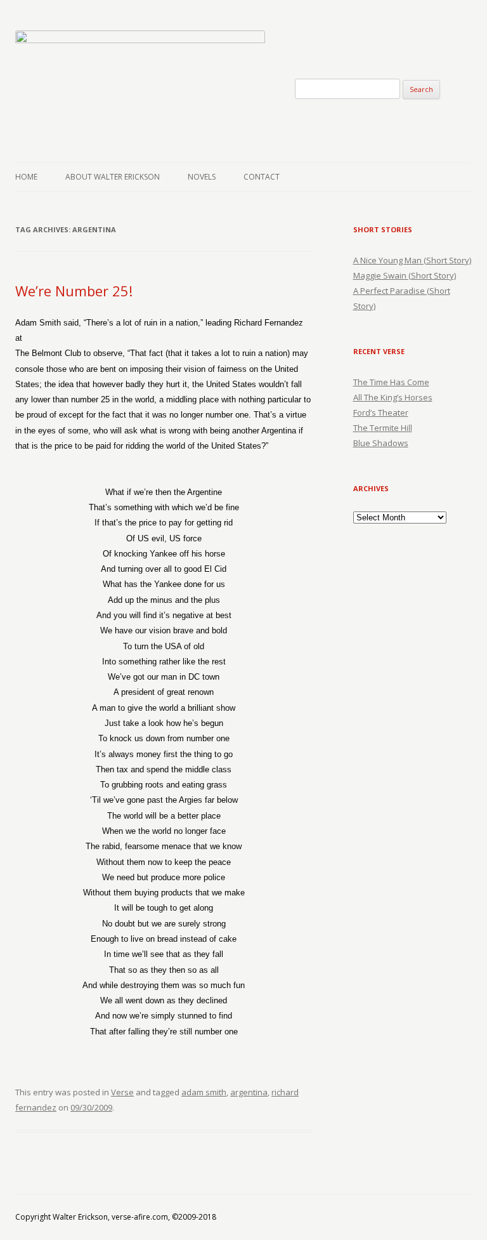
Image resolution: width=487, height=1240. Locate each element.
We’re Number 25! (74, 290)
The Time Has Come (391, 382)
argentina (249, 1092)
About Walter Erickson (112, 176)
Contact (262, 176)
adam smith (203, 1092)
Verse (122, 1092)
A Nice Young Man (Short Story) (412, 260)
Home (26, 176)
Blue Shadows (380, 443)
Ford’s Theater (380, 412)
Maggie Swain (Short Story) (404, 275)
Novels (202, 176)
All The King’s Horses (392, 397)
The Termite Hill (382, 427)
